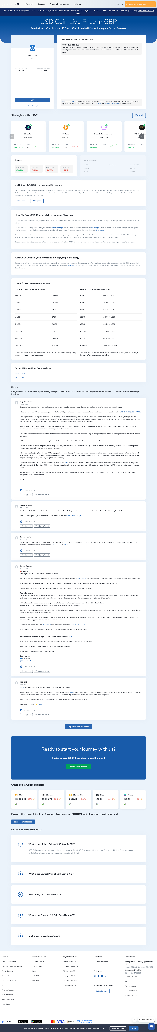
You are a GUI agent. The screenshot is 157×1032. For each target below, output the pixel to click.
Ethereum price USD (70, 966)
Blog (3, 985)
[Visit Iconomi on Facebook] (98, 976)
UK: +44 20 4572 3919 (133, 973)
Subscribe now (101, 991)
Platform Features (8, 976)
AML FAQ (36, 976)
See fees (98, 104)
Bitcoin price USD (69, 962)
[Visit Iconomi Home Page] (10, 4)
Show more (21, 201)
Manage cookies (118, 1028)
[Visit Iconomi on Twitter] (95, 976)
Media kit (35, 980)
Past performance (68, 101)
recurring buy (96, 228)
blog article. (100, 230)
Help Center (6, 1004)
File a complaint (130, 986)
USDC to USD (20, 377)
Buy (32, 99)
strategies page (72, 265)
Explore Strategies (23, 821)
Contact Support (131, 977)
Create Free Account (78, 766)
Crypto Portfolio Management (12, 966)
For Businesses (7, 971)
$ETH (128, 412)
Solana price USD (69, 985)
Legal (34, 971)
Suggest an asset (131, 995)
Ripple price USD (69, 971)
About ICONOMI (38, 962)
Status (127, 981)
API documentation (101, 962)
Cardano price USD (70, 980)
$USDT (132, 412)
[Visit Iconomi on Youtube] (102, 976)
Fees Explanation (8, 990)
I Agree (133, 1028)
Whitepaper (37, 201)
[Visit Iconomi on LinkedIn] (105, 976)
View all (139, 115)
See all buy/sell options (32, 106)
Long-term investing (9, 980)
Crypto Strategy (57, 228)
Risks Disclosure (8, 999)
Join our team (37, 966)
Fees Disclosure (7, 995)
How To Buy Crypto (9, 962)
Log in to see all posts (78, 726)
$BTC (123, 412)
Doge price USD (69, 976)
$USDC (138, 412)
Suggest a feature (131, 991)
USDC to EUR (20, 374)
